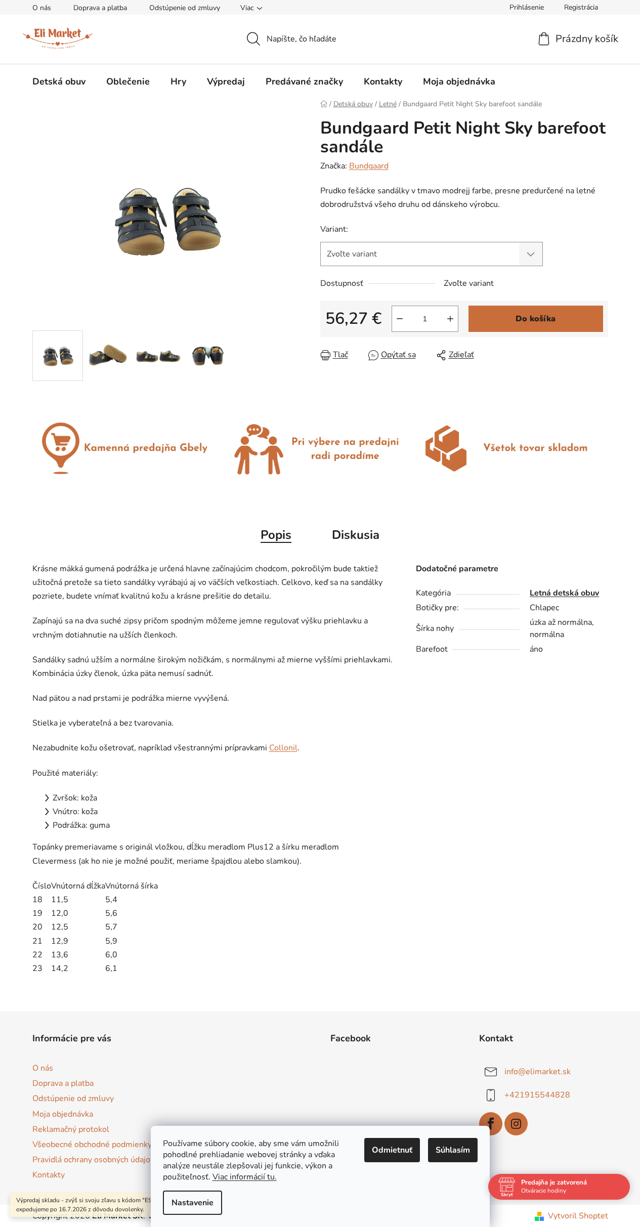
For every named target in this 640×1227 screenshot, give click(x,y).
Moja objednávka (62, 1114)
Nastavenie (193, 1202)
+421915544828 (537, 1095)
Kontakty (48, 1174)
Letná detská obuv (564, 593)
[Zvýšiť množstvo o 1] (450, 318)
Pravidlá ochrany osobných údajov (93, 1159)
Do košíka (536, 318)
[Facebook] (490, 1123)
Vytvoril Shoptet (578, 1215)
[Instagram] (516, 1123)
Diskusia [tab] (355, 535)
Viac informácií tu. (244, 1176)
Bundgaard (369, 166)
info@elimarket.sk (537, 1071)
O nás (41, 8)
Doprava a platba (100, 8)
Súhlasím (453, 1150)
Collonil (283, 747)
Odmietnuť (392, 1150)
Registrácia (581, 7)
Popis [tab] (276, 535)
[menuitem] (59, 81)
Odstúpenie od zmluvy (184, 8)
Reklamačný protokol (70, 1129)
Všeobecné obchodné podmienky (92, 1144)
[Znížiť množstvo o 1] (399, 318)
